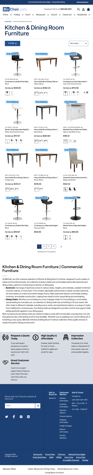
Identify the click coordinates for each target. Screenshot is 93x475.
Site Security (37, 454)
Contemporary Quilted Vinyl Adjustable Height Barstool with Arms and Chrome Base (17, 225)
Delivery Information (64, 399)
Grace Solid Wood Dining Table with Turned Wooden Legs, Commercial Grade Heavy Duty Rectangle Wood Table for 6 (46, 81)
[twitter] (6, 417)
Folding (17, 15)
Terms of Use (68, 457)
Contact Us (76, 396)
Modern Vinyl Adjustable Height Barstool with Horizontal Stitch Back (17, 129)
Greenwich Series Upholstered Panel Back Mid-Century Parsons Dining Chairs (75, 178)
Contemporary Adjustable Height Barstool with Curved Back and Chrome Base (46, 225)
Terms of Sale (80, 457)
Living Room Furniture (54, 473)
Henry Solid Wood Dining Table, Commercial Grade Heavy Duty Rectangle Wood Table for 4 (46, 129)
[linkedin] (28, 417)
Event (28, 15)
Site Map (85, 460)
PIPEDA (59, 457)
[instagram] (21, 417)
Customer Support (82, 2)
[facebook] (14, 417)
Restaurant (40, 15)
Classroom (67, 15)
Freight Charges (66, 426)
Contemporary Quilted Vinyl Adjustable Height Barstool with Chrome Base (17, 81)
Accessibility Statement (71, 460)
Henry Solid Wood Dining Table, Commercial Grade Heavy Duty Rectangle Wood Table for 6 (46, 178)
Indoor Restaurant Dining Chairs (41, 469)
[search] (78, 9)
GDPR (51, 457)
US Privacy (61, 454)
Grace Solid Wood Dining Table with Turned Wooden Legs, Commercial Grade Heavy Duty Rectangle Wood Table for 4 (17, 178)
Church (54, 15)
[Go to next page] (61, 246)
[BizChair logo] (15, 9)
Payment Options (63, 412)
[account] (83, 9)
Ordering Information (64, 406)
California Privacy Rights (76, 454)
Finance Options (66, 416)
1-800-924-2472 (65, 9)
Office (5, 15)
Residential (82, 15)
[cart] (88, 10)
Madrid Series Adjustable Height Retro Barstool (75, 225)
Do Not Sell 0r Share (39, 457)
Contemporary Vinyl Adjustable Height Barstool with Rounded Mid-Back (75, 81)
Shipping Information (64, 421)
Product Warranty (63, 437)
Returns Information (64, 431)
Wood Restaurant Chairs (68, 469)
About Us (52, 398)
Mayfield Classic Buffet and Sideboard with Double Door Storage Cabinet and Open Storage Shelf (75, 129)
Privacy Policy (50, 454)
